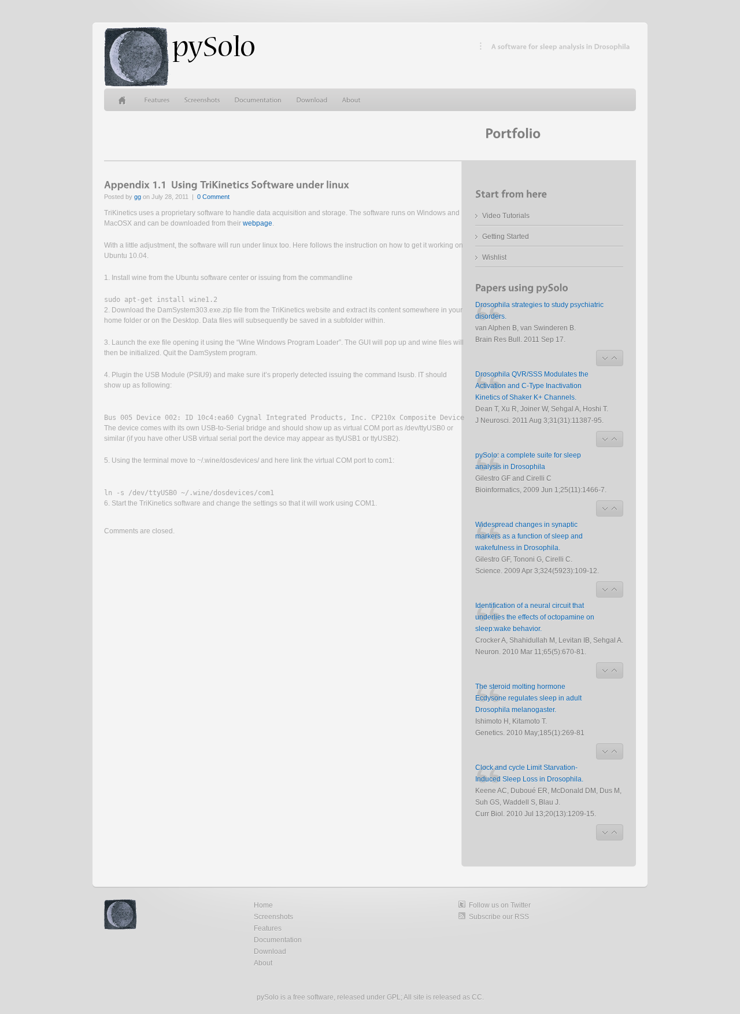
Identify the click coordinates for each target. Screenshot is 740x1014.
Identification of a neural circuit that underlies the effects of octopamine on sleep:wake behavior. (534, 617)
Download (270, 951)
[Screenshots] (202, 100)
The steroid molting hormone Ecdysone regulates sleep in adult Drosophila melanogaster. (528, 698)
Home (263, 905)
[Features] (157, 100)
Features (268, 928)
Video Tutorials (506, 216)
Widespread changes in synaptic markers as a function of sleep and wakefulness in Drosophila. (529, 536)
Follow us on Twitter (500, 905)
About (263, 963)
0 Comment (213, 196)
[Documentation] (258, 100)
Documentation (278, 940)
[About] (351, 100)
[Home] (124, 100)
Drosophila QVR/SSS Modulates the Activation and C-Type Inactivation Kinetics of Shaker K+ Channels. (532, 385)
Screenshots (273, 917)
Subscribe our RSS (499, 917)
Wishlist (494, 257)
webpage (257, 223)
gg (137, 196)
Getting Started (505, 237)
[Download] (312, 100)
